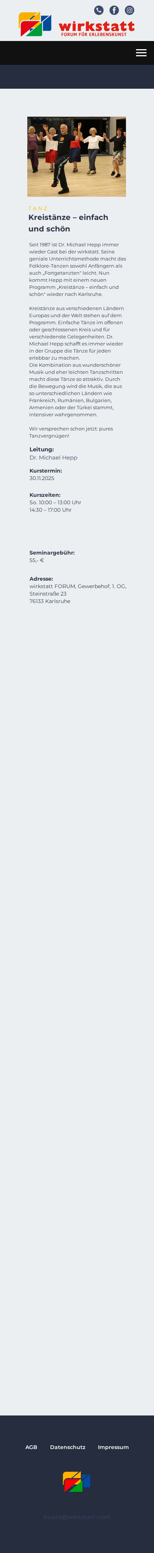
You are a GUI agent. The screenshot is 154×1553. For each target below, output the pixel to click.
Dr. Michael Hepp (53, 457)
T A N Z (37, 208)
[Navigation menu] (141, 53)
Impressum (113, 1447)
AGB (31, 1447)
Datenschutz (67, 1447)
